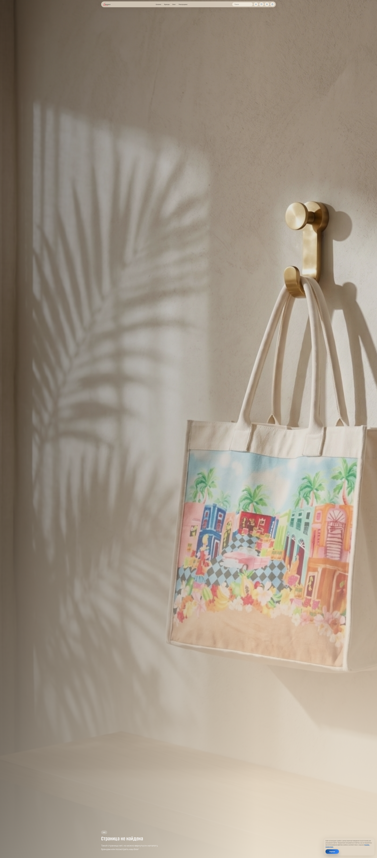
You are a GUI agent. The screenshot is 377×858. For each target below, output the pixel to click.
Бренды (167, 4)
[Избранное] (261, 4)
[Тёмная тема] (256, 4)
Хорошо (332, 852)
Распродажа (183, 4)
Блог (174, 4)
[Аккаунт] (267, 4)
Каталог (158, 4)
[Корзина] (272, 4)
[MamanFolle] (107, 4)
